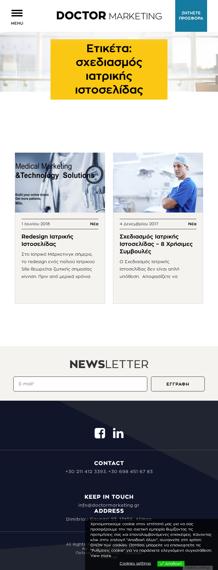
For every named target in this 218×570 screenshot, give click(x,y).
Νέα (94, 224)
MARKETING (109, 16)
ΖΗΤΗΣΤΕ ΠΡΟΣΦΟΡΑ (191, 15)
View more (100, 556)
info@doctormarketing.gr (109, 505)
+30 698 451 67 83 (130, 472)
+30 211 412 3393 (85, 472)
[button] (17, 17)
